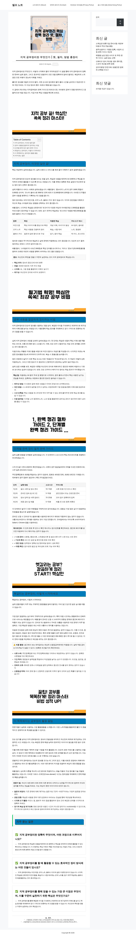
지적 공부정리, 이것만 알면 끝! (25, 143)
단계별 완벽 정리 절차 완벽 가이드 (26, 148)
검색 (97, 17)
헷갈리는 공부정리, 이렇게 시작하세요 (28, 150)
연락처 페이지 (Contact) (58, 5)
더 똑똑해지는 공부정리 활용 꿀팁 (26, 153)
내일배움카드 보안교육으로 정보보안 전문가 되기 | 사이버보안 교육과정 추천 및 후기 (50, 922)
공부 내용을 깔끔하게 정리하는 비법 (27, 145)
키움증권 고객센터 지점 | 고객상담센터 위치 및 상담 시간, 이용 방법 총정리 (50, 919)
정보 (49, 917)
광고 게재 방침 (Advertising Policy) (110, 5)
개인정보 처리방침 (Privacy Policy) (82, 5)
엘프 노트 (17, 4)
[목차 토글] (38, 140)
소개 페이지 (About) (39, 5)
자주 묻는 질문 (20, 156)
